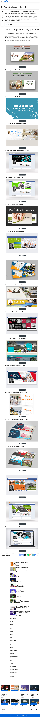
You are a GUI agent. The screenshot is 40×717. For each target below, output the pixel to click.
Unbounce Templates (14, 666)
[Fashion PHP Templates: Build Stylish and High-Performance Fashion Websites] (13, 585)
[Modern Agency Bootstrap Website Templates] (13, 591)
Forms (11, 638)
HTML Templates (19, 581)
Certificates (12, 627)
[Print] (35, 555)
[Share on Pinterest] (2, 20)
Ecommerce (18, 565)
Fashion (11, 634)
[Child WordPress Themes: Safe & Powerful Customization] (13, 608)
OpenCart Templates (13, 654)
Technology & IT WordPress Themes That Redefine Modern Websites (22, 601)
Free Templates (13, 640)
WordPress (18, 604)
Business (11, 624)
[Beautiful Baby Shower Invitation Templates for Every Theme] (25, 688)
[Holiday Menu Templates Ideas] (15, 688)
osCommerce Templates (14, 656)
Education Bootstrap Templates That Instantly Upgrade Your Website (23, 612)
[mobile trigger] (2, 1)
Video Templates (13, 667)
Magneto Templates (13, 650)
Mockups (17, 571)
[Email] (30, 555)
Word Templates (19, 576)
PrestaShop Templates (14, 659)
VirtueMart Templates (14, 669)
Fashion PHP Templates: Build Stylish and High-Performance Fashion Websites (22, 585)
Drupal (11, 631)
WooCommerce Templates (14, 673)
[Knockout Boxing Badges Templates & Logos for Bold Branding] (5, 688)
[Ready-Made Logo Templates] (15, 701)
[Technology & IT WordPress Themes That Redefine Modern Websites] (13, 601)
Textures (11, 663)
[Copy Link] (2, 25)
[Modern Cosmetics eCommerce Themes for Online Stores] (13, 564)
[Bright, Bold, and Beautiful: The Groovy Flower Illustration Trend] (34, 701)
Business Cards (12, 625)
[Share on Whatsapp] (2, 22)
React (11, 660)
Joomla (11, 647)
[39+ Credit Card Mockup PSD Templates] (13, 596)
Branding (11, 621)
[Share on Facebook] (2, 15)
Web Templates (19, 587)
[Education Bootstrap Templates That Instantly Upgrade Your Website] (13, 613)
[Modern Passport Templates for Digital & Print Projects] (5, 701)
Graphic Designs (13, 641)
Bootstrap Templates (19, 592)
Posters (11, 657)
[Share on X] (2, 17)
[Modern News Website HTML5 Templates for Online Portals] (13, 580)
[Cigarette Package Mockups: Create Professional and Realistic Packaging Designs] (13, 569)
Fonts (11, 637)
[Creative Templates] (6, 1)
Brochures (12, 622)
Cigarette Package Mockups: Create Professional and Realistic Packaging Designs (22, 569)
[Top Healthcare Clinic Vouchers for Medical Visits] (25, 701)
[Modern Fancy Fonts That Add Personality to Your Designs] (34, 688)
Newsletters (12, 653)
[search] (36, 1)
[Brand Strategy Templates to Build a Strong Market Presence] (13, 575)
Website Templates (13, 672)
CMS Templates (13, 628)
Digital (11, 630)
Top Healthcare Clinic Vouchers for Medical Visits (24, 707)
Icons (11, 644)
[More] (38, 555)
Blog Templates (13, 618)
